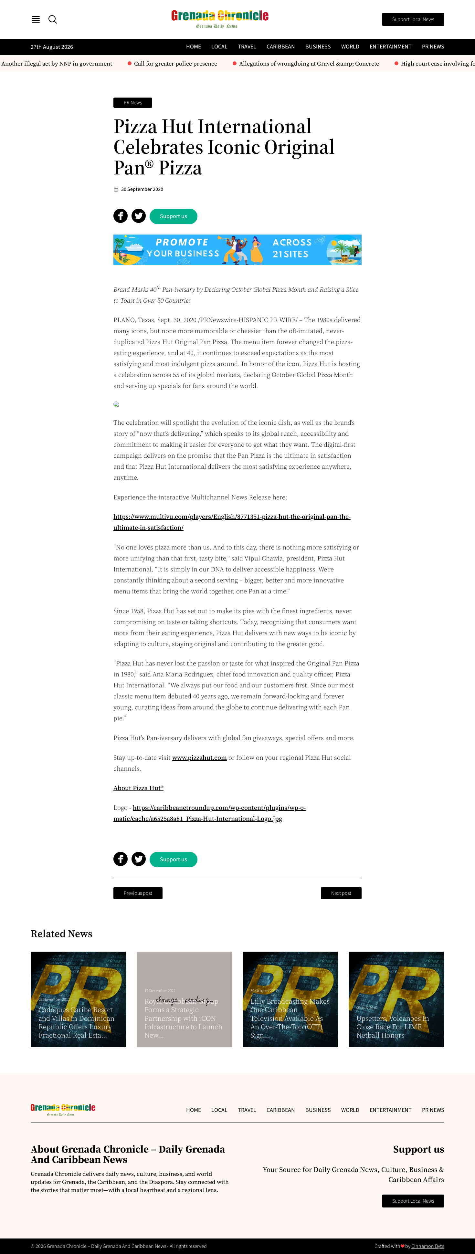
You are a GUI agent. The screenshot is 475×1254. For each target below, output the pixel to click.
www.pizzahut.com (199, 757)
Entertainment (391, 47)
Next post (341, 893)
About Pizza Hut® (138, 787)
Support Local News (413, 19)
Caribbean (281, 47)
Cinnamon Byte (427, 1246)
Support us (173, 216)
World (350, 47)
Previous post (138, 893)
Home (193, 47)
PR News (433, 47)
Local (219, 47)
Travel (247, 47)
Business (318, 47)
